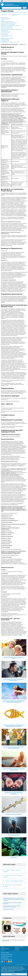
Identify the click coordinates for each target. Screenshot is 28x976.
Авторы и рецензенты (19, 947)
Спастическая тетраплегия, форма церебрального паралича (12, 906)
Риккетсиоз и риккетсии (13, 834)
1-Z (2, 14)
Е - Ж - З (9, 14)
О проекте (3, 947)
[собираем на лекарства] (14, 927)
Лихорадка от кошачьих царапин (14, 814)
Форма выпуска (4, 17)
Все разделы (23, 1)
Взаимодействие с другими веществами (10, 42)
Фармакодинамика (5, 39)
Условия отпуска (4, 34)
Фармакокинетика (5, 40)
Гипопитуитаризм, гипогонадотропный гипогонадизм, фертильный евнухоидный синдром (13, 899)
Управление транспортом (7, 28)
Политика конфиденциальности (6, 954)
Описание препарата (6, 18)
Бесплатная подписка (4, 957)
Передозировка (4, 30)
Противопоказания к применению (9, 22)
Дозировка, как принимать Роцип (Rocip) (10, 25)
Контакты (3, 950)
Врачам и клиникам (5, 948)
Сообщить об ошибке (5, 952)
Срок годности (4, 33)
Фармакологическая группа (7, 38)
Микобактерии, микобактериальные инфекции (14, 793)
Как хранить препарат (6, 32)
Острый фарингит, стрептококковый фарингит (12, 903)
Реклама (17, 948)
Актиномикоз (13, 857)
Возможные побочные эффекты (8, 24)
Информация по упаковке (7, 36)
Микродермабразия (8, 909)
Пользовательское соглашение (6, 955)
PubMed (4, 940)
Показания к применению (7, 21)
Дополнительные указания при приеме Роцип (11, 29)
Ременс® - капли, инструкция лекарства (14, 881)
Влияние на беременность (7, 26)
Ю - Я (15, 15)
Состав (2, 20)
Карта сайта (17, 950)
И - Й (12, 14)
